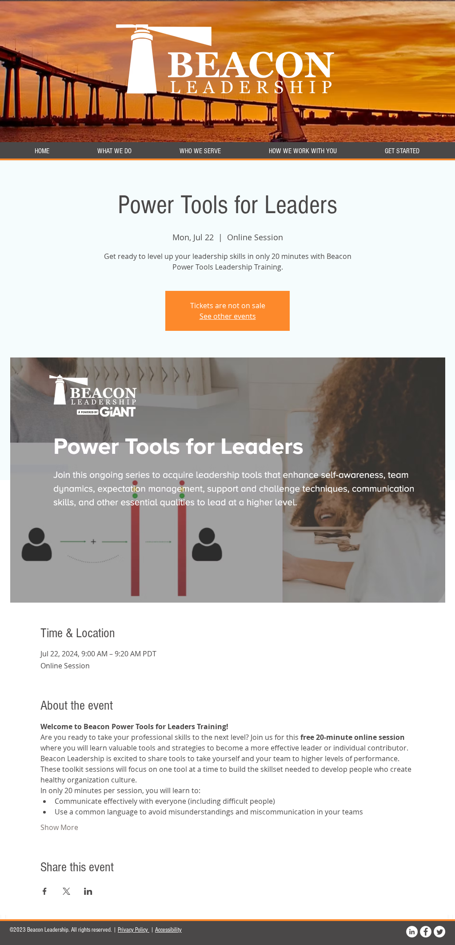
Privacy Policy (133, 929)
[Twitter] (439, 931)
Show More (59, 827)
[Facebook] (425, 931)
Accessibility (168, 929)
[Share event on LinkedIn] (88, 891)
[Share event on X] (66, 891)
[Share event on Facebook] (44, 891)
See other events (228, 316)
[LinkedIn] (412, 931)
